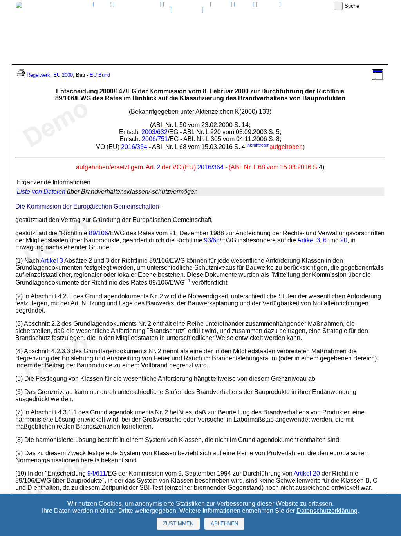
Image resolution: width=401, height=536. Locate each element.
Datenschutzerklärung (327, 510)
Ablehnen (224, 524)
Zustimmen (178, 524)
